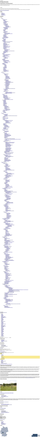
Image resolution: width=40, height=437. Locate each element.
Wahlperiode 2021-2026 (8, 78)
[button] (20, 385)
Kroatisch (2, 323)
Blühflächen (7, 174)
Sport (4, 130)
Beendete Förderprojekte (8, 258)
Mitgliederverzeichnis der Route (9, 121)
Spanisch (2, 332)
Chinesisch (2, 315)
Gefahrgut (6, 272)
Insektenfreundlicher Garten (8, 169)
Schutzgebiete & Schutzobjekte (8, 175)
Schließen (1, 7)
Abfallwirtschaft (6, 178)
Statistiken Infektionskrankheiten (10, 202)
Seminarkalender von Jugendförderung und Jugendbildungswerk (11, 294)
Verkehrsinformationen (7, 266)
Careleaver (6, 297)
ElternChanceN (7, 286)
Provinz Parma (7, 232)
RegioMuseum (6, 25)
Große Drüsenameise (9, 217)
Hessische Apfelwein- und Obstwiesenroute (9, 120)
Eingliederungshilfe (6, 50)
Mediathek (3, 63)
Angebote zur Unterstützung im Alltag (9, 299)
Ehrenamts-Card (7, 143)
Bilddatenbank (4, 61)
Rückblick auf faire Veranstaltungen (9, 187)
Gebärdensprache (5, 312)
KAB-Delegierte (7, 80)
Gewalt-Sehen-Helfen (7, 283)
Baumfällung (7, 167)
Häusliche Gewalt (6, 295)
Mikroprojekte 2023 (10, 225)
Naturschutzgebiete (7, 177)
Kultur (4, 132)
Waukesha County (7, 233)
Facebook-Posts (6, 57)
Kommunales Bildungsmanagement (8, 246)
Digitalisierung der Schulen (7, 238)
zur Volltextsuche (3, 13)
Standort (3, 94)
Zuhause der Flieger (6, 98)
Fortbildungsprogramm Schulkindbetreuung (10, 241)
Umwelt (2, 361)
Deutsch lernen (6, 251)
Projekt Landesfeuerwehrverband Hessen (9, 280)
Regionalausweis (6, 129)
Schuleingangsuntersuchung (8, 192)
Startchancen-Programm (7, 240)
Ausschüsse (7, 75)
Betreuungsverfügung (9, 198)
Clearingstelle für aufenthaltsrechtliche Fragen (9, 221)
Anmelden (2, 354)
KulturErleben (6, 133)
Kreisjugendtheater (6, 134)
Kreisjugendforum (6, 296)
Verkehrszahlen (4, 105)
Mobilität (4, 265)
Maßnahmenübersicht (8, 254)
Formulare (3, 53)
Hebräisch (2, 320)
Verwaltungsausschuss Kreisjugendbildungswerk (10, 88)
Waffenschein (4, 52)
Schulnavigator (6, 244)
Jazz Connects (6, 114)
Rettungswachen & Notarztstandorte (8, 281)
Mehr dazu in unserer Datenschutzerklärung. (4, 10)
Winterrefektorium (7, 26)
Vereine (4, 154)
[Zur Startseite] (4, 311)
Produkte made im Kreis (5, 118)
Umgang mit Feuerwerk (8, 274)
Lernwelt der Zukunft (8, 250)
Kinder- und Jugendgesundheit (7, 191)
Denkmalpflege (7, 164)
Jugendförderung (6, 293)
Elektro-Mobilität (6, 267)
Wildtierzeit (7, 211)
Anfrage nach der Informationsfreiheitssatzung (7, 41)
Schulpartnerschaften (8, 234)
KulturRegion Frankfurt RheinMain (8, 135)
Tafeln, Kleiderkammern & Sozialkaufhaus (9, 307)
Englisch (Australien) (3, 316)
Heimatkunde (4, 112)
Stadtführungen (5, 124)
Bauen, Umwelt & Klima (4, 162)
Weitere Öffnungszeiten (2, 419)
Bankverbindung (5, 67)
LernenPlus (6, 239)
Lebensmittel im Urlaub (8, 207)
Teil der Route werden (8, 122)
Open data (4, 58)
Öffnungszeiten (3, 40)
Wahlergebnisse (6, 91)
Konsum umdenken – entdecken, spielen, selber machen (14, 291)
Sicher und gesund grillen (8, 277)
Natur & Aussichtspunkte (7, 126)
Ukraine (5, 236)
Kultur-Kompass (6, 137)
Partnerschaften (6, 229)
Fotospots (4, 116)
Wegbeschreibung (5, 70)
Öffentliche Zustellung (5, 55)
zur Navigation (2, 14)
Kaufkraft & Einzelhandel (7, 108)
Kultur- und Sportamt (5, 24)
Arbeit (4, 252)
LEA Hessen (6, 170)
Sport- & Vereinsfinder (7, 131)
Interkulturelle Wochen (8, 223)
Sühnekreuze (7, 165)
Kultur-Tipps (6, 139)
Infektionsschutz (7, 201)
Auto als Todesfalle (8, 213)
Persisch (2, 327)
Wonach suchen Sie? (2, 337)
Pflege (6, 304)
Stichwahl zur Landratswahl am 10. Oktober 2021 (10, 92)
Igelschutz (8, 214)
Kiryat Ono (7, 230)
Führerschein (4, 45)
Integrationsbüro (5, 22)
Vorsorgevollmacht (8, 197)
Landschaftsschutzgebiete (8, 176)
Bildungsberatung (8, 248)
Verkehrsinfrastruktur (5, 97)
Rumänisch (2, 329)
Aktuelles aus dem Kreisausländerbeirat (9, 82)
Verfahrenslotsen (6, 23)
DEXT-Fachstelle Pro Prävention (8, 228)
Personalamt (4, 29)
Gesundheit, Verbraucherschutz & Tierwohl (6, 188)
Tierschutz (6, 212)
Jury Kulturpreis (7, 87)
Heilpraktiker (6, 190)
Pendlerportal (6, 268)
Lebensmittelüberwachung (6, 27)
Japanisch (2, 322)
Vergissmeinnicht (8, 303)
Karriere (3, 38)
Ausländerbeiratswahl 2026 (8, 81)
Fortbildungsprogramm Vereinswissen (9, 153)
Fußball (5, 65)
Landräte (4, 111)
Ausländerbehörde (5, 19)
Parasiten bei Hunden (9, 215)
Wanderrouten (4, 127)
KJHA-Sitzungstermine (8, 84)
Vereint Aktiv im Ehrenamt (7, 151)
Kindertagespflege (6, 259)
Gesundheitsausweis (5, 46)
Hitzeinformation (6, 204)
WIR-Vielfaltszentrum (8, 224)
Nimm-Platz (7, 227)
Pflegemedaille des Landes (8, 148)
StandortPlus (6, 262)
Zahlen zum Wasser (5, 110)
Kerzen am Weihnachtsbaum (8, 273)
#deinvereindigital (6, 158)
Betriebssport (4, 64)
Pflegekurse (7, 301)
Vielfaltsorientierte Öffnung (9, 226)
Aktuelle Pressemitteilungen (6, 60)
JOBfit (5, 157)
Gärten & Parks (4, 123)
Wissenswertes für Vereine (7, 159)
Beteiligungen (4, 69)
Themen (2, 360)
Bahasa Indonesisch (3, 321)
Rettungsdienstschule (7, 282)
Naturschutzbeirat (7, 86)
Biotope (6, 172)
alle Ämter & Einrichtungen (6, 37)
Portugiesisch (2, 328)
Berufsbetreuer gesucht (7, 195)
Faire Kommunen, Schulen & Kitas (9, 186)
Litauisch (2, 324)
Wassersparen (6, 182)
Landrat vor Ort (7, 79)
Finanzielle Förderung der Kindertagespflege (10, 260)
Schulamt (4, 30)
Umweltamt (4, 32)
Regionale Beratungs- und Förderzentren (8, 242)
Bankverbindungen (2, 413)
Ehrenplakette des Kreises (8, 144)
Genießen (3, 117)
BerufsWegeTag (7, 255)
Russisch (2, 330)
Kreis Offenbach (3, 408)
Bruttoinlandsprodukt (7, 106)
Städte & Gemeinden (5, 95)
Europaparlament (6, 89)
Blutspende (6, 200)
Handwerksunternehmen (7, 107)
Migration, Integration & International (5, 218)
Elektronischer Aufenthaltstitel (6, 44)
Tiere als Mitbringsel (9, 216)
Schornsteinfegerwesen (8, 168)
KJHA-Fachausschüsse (8, 83)
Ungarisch (2, 335)
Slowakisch (2, 331)
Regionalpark (4, 128)
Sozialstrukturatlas (6, 306)
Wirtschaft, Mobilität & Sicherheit (5, 261)
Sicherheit (4, 271)
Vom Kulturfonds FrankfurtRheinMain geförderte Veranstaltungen (11, 115)
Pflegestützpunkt (6, 28)
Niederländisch (2, 326)
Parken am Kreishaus (7, 71)
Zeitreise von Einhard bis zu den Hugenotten (9, 99)
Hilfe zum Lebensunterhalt (7, 49)
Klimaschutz (6, 179)
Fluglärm (5, 189)
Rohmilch (6, 209)
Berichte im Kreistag (7, 77)
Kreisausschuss (6, 74)
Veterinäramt (4, 34)
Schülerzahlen (4, 103)
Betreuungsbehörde (6, 21)
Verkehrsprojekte (6, 269)
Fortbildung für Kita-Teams (9, 287)
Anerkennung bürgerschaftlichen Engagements (10, 142)
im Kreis (4, 73)
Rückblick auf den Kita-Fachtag (11, 292)
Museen (4, 119)
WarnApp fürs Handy (8, 275)
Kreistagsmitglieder (7, 76)
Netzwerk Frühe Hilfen (8, 285)
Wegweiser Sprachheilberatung (10, 193)
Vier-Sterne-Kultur (6, 136)
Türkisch (2, 334)
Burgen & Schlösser (6, 125)
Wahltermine (6, 93)
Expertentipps (3, 59)
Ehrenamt (4, 141)
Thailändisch (2, 333)
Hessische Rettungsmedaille (8, 145)
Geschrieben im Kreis (7, 140)
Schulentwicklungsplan (8, 243)
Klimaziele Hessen (7, 180)
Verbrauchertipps (6, 206)
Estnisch (2, 318)
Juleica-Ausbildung (8, 147)
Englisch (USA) (2, 317)
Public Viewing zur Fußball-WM (6, 47)
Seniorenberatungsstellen (8, 300)
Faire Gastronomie (7, 185)
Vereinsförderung (6, 155)
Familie (4, 284)
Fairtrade (5, 183)
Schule (4, 237)
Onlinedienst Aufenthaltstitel (7, 42)
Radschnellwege (7, 270)
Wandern (5, 66)
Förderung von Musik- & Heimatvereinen (9, 156)
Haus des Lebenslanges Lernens (8, 247)
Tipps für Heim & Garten (7, 166)
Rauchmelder (7, 276)
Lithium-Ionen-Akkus (8, 279)
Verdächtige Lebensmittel (8, 210)
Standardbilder (6, 62)
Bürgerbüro (4, 20)
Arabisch (2, 314)
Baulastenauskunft (5, 43)
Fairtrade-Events (7, 184)
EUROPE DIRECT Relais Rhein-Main (8, 235)
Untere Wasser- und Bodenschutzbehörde (8, 33)
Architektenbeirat (7, 85)
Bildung (4, 245)
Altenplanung (6, 298)
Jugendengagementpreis (8, 146)
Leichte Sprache (1, 312)
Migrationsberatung (6, 219)
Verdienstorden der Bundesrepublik (9, 150)
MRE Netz (7, 203)
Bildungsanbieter (7, 249)
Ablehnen (1, 11)
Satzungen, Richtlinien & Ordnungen (6, 54)
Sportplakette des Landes (8, 149)
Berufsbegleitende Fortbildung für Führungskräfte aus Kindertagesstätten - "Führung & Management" (18, 289)
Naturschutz (6, 171)
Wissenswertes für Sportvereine (8, 160)
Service (2, 18)
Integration (4, 222)
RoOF (5, 253)
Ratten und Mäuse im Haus (8, 208)
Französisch (2, 319)
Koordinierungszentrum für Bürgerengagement (9, 152)
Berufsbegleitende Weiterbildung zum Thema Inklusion (14, 290)
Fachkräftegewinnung (7, 264)
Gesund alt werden (6, 302)
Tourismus (6, 263)
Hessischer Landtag (6, 90)
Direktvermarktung (6, 205)
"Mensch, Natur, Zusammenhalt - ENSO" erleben (10, 138)
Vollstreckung (4, 35)
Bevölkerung (4, 101)
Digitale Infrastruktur (5, 96)
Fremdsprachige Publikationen (6, 56)
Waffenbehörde (4, 36)
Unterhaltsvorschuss (5, 51)
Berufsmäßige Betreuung (8, 196)
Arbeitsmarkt (4, 100)
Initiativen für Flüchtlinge (8, 220)
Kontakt (4, 68)
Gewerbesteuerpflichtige (8, 109)
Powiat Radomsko (7, 231)
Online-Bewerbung (5, 48)
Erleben (3, 113)
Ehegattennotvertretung (8, 199)
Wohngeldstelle (6, 31)
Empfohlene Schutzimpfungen (9, 194)
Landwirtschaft (4, 102)
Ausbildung (4, 39)
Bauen (4, 163)
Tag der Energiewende (8, 181)
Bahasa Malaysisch (3, 325)
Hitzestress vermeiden (8, 278)
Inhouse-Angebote (10, 288)
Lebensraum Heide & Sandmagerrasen (10, 173)
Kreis (1, 72)
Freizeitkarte (4, 161)
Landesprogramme (7, 256)
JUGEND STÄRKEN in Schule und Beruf (9, 257)
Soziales (4, 305)
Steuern (4, 104)
